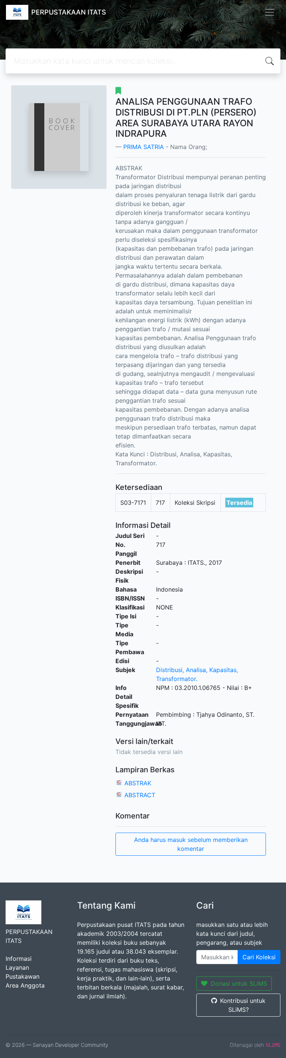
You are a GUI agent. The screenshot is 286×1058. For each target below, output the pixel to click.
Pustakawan (22, 976)
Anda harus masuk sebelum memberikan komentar (191, 844)
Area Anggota (25, 985)
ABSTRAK (137, 783)
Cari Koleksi (259, 957)
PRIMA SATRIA (143, 147)
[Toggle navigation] (269, 12)
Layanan (17, 967)
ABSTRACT (139, 795)
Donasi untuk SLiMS (239, 983)
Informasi (19, 958)
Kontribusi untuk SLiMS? (243, 1005)
